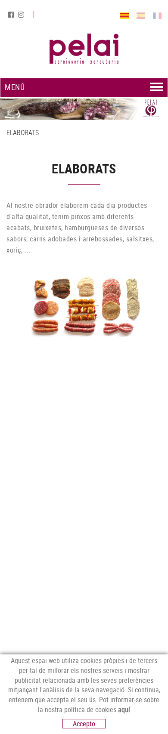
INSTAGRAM (22, 14)
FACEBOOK (12, 14)
